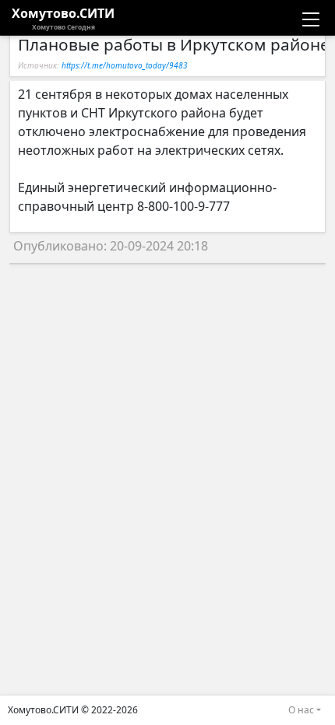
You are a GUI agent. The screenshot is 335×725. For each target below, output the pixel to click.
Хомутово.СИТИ (63, 18)
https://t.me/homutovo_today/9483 (125, 65)
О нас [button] (301, 709)
